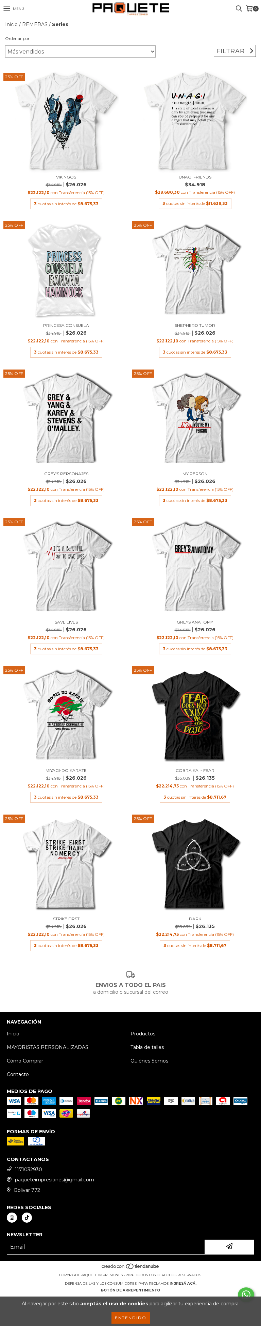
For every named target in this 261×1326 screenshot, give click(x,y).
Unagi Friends (195, 177)
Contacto (18, 1074)
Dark (195, 918)
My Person (195, 473)
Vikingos (66, 177)
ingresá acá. (183, 1283)
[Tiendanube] (130, 1268)
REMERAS (35, 24)
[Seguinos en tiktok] (27, 1218)
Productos (142, 1034)
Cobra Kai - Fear (195, 770)
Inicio (11, 24)
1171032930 (28, 1169)
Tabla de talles (147, 1047)
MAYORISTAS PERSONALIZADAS (47, 1047)
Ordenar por (17, 38)
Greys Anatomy (195, 622)
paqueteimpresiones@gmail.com (54, 1180)
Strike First (66, 918)
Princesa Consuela (66, 325)
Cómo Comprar (25, 1061)
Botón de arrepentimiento (130, 1290)
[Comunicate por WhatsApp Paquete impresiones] (246, 1294)
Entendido (130, 1317)
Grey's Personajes (66, 473)
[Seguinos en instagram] (12, 1218)
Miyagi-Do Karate (66, 770)
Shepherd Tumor (195, 325)
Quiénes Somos (149, 1061)
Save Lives (66, 622)
